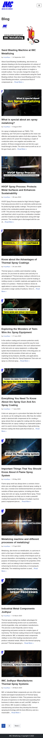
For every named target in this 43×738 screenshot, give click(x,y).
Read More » (19, 82)
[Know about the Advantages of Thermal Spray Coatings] (22, 242)
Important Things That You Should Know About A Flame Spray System (21, 472)
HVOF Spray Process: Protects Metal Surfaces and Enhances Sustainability (19, 190)
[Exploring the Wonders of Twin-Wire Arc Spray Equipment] (22, 312)
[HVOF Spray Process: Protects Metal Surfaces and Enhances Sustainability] (22, 169)
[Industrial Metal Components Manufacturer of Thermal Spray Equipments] (8, 5)
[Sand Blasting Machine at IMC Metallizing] (22, 35)
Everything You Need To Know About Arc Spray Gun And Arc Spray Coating (19, 401)
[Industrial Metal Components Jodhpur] (22, 591)
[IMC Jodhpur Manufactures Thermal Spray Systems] (22, 663)
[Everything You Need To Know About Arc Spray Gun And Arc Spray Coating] (22, 381)
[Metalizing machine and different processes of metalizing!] (22, 522)
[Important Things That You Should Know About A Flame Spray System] (22, 452)
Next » (17, 726)
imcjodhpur (6, 57)
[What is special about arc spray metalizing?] (22, 102)
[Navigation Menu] (39, 5)
